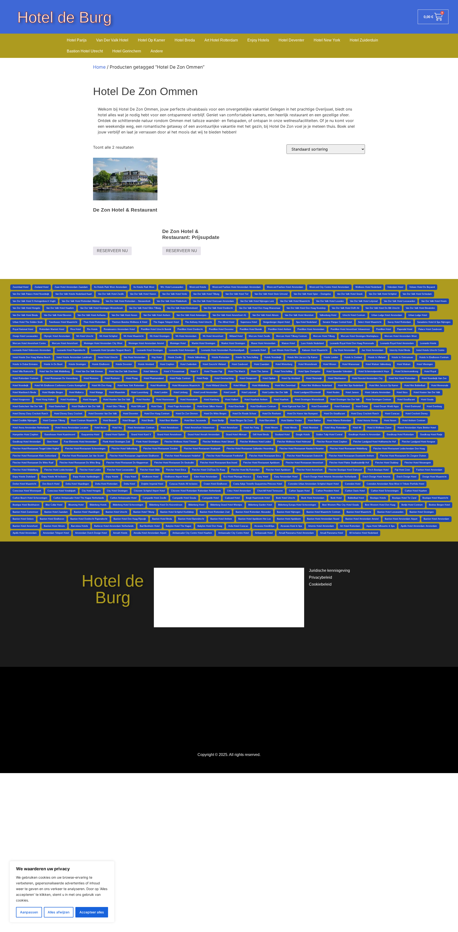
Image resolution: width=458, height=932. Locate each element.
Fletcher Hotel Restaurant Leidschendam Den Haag (399, 448)
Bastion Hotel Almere (54, 526)
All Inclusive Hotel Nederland (363, 533)
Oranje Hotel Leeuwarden (25, 336)
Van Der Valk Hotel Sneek (350, 294)
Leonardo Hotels (428, 343)
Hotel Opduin (269, 378)
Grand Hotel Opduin (115, 434)
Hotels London (331, 357)
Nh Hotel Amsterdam (186, 336)
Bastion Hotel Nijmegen (288, 512)
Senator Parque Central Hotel (337, 322)
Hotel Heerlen (143, 399)
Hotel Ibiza (402, 392)
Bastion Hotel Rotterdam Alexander (253, 512)
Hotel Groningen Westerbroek (309, 399)
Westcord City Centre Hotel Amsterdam (329, 287)
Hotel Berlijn (218, 420)
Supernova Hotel (248, 322)
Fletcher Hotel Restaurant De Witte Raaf (33, 462)
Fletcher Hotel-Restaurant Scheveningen (85, 448)
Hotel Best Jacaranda (195, 420)
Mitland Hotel (236, 336)
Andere (157, 51)
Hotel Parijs (77, 40)
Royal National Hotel (23, 329)
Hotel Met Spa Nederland (350, 385)
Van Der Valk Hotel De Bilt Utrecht (382, 308)
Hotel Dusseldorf (320, 406)
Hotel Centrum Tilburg (54, 420)
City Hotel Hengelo (91, 491)
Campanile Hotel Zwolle (154, 498)
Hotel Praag (132, 378)
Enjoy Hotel (130, 477)
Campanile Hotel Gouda (184, 498)
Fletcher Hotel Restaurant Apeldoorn (261, 462)
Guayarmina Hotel (90, 434)
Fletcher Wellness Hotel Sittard (218, 442)
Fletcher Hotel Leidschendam (58, 470)
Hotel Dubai (362, 406)
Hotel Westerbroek (307, 364)
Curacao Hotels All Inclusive (183, 484)
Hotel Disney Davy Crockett (68, 413)
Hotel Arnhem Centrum (413, 420)
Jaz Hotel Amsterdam (372, 350)
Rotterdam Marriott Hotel (51, 329)
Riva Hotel (75, 329)
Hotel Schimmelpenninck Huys (374, 371)
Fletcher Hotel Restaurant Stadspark (202, 448)
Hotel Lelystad (249, 392)
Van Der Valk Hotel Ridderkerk (172, 301)
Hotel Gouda (427, 399)
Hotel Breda (185, 40)
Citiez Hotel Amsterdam (239, 491)
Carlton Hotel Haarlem (416, 491)
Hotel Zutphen (167, 364)
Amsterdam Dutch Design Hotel (91, 533)
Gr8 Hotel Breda (261, 434)
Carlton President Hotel (327, 491)
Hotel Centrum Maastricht (84, 420)
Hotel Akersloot (310, 427)
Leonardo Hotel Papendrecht (71, 350)
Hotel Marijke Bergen (52, 392)
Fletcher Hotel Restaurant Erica (265, 456)
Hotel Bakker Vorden (291, 420)
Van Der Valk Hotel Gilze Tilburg (145, 308)
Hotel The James (259, 371)
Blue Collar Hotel (54, 505)
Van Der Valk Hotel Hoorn (434, 301)
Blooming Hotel (75, 505)
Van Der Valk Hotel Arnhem (156, 315)
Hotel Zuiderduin (364, 40)
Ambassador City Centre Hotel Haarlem (192, 533)
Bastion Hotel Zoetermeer (25, 512)
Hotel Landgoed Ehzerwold (307, 392)
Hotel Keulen (333, 392)
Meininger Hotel (178, 343)
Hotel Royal (430, 371)
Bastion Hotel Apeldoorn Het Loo (254, 519)
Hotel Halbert (231, 399)
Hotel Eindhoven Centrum (263, 406)
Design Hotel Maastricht (434, 477)
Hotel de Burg (64, 17)
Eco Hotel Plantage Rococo (237, 477)
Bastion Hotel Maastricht (359, 512)
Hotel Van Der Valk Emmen (89, 371)
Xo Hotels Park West (143, 287)
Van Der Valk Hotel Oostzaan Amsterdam (213, 301)
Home (99, 67)
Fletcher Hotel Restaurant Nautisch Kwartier (302, 448)
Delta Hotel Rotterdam (106, 484)
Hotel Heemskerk (189, 399)
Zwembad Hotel (20, 287)
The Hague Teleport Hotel (166, 322)
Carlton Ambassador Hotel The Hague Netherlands (78, 498)
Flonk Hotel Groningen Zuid (116, 442)
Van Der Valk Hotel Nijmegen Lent (257, 301)
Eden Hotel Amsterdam (205, 477)
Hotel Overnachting (224, 378)
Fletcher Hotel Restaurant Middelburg (348, 448)
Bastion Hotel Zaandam (56, 512)
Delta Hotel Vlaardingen (77, 484)
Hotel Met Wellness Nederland (317, 385)
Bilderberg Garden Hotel (260, 505)
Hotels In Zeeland (353, 357)
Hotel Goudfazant (406, 399)
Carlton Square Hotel (299, 491)
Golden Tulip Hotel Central (329, 434)
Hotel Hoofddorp (69, 399)
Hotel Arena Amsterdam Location (71, 427)
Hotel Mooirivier (158, 385)
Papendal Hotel (404, 329)
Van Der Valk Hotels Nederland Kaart (73, 294)
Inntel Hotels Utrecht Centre (430, 350)
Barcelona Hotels (79, 526)
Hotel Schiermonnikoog (406, 371)
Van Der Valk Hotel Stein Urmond (271, 294)
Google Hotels (303, 434)
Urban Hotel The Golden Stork (28, 322)
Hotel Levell (229, 392)
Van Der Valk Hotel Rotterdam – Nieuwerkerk (128, 301)
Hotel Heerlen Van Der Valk (116, 399)
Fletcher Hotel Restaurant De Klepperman (127, 462)
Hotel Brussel (109, 420)
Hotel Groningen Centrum (378, 399)
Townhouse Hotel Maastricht (63, 322)
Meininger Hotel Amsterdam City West (103, 343)
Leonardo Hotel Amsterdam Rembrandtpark (223, 350)
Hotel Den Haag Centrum (157, 413)
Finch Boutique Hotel (378, 470)
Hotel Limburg (180, 392)
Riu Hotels (92, 329)
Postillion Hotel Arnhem (279, 329)
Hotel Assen (390, 420)
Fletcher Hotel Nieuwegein (418, 462)
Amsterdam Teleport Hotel (56, 533)
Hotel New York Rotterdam (131, 385)
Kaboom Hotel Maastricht (315, 350)
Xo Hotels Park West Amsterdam (110, 287)
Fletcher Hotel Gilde (150, 470)
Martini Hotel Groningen (203, 343)
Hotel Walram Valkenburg (378, 364)
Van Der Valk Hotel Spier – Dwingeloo (312, 294)
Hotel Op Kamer (151, 40)
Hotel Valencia (151, 371)
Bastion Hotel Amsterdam (436, 519)
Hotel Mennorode (439, 385)
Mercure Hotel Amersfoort (65, 343)
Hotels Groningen (77, 364)
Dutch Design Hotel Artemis (376, 477)
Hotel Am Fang (251, 427)
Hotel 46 (357, 427)
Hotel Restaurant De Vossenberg (61, 378)
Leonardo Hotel (258, 350)
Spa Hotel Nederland (306, 322)
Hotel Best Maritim (169, 420)
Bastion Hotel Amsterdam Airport (401, 519)
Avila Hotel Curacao (238, 526)
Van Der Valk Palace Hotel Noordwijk (31, 294)
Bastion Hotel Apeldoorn (289, 519)
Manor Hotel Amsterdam (263, 343)
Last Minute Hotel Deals (284, 350)
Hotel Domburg (434, 406)
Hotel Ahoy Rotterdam (335, 427)
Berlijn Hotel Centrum (412, 505)
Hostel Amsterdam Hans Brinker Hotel (417, 427)
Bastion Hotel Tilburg (143, 512)
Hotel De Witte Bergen (215, 413)
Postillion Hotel (383, 329)
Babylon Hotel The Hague (178, 526)
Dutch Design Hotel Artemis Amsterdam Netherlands (330, 477)
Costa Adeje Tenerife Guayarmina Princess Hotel (257, 484)
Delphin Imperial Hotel (152, 484)
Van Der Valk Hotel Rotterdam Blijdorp (80, 301)
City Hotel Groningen (117, 491)
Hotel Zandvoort (240, 364)
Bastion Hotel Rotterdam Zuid (214, 512)
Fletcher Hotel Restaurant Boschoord (218, 462)
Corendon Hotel (352, 484)
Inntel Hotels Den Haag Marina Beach (31, 357)
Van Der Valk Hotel (112, 40)
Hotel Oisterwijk (314, 378)
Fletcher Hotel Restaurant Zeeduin (160, 448)
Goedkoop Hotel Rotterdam (400, 434)
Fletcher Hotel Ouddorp (386, 462)
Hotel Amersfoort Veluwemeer (199, 427)
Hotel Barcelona (267, 420)
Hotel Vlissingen (425, 364)
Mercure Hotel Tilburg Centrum (291, 336)
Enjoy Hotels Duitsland (24, 477)
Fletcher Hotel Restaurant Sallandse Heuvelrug (250, 448)
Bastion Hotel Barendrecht (191, 519)
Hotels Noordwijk (272, 357)
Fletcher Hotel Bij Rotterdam (245, 470)
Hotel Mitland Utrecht (216, 385)
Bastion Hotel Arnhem (221, 519)
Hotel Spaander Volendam (339, 371)
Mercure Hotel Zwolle (259, 336)
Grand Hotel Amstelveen (169, 434)
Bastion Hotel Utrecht (85, 51)
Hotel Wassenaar (350, 364)
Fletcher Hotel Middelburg (25, 470)
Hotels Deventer (124, 364)
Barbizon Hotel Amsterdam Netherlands (114, 526)
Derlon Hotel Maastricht (24, 484)
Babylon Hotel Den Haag (210, 526)
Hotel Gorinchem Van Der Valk (28, 406)
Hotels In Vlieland (376, 357)
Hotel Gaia (156, 406)
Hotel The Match (236, 371)
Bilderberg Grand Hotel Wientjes (226, 505)
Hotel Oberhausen (337, 378)
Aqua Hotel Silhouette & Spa (380, 526)
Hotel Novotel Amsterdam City (367, 378)
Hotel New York (327, 40)
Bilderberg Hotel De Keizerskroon (165, 505)
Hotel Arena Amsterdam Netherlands (31, 427)
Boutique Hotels (378, 498)
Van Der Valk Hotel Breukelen (420, 308)
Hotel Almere (271, 427)
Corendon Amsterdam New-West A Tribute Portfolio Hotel (395, 484)
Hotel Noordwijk (20, 385)
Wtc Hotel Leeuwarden (172, 287)
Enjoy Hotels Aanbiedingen (86, 477)
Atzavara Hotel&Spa (264, 526)
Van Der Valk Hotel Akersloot (299, 315)
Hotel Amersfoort (229, 427)
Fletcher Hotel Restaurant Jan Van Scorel (83, 456)
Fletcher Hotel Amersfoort (310, 470)
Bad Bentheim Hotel (150, 526)
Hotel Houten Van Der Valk (427, 392)
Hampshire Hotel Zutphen (25, 434)
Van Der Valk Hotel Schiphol (382, 294)
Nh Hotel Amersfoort (213, 336)
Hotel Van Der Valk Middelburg (55, 371)
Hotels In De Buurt (53, 364)
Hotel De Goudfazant (334, 413)
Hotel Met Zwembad (285, 385)
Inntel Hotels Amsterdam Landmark (74, 357)
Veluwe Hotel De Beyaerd (422, 287)
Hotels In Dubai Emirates (25, 364)
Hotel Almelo (290, 427)
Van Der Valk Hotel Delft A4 (345, 308)
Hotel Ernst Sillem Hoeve (209, 406)
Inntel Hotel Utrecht (108, 357)
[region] (62, 891)
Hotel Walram (404, 364)
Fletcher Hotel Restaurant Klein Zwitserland (34, 456)
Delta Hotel (129, 484)
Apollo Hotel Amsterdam (25, 533)
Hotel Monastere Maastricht (186, 385)
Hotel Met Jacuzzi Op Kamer (383, 385)
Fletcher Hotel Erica (176, 470)
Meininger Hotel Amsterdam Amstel (146, 343)
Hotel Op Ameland (291, 378)
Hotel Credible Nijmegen (25, 420)
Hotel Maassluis (117, 392)
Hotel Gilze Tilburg (116, 406)
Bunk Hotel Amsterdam (312, 498)
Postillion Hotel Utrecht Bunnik (156, 329)
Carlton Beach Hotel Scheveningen (30, 498)
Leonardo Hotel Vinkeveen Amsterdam (32, 350)
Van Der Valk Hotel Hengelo (26, 308)
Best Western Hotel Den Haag (380, 505)
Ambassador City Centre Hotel (233, 533)
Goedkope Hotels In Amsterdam (364, 434)
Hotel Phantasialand (154, 378)
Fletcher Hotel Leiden (90, 470)
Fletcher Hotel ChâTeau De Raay (208, 470)
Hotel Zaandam (261, 364)
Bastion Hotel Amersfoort (25, 526)
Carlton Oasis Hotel (355, 491)
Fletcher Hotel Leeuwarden (120, 470)
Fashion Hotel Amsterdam (429, 470)
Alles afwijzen (58, 912)
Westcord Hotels (197, 287)
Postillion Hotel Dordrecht (190, 329)
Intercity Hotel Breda (400, 350)
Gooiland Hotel (282, 434)
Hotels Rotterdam (220, 357)
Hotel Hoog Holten (45, 399)
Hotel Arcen (100, 427)
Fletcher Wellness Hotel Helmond (294, 442)
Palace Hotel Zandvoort (430, 329)
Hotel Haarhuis (281, 399)
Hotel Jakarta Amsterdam (377, 392)
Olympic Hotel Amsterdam (57, 336)
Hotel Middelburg (260, 385)
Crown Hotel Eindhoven (215, 484)
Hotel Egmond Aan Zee (293, 406)
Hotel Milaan (240, 385)
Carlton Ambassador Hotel (123, 498)
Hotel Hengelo (90, 399)
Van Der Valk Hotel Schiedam (417, 294)
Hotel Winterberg (284, 364)
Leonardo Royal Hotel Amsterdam (397, 343)
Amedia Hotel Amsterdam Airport (150, 533)
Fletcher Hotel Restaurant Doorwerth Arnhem (351, 456)
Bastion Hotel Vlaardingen (86, 512)
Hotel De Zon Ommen (187, 413)
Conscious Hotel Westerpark (27, 491)
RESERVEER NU (112, 251)
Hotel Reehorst (112, 378)
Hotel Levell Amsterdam (206, 392)
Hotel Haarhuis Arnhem (256, 399)
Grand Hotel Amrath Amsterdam (204, 434)
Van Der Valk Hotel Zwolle (111, 294)
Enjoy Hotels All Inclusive (54, 477)
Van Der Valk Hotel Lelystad (364, 301)
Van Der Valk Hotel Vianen (143, 294)
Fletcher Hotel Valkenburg (124, 448)
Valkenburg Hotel (328, 315)
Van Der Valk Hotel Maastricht (295, 301)
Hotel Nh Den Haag (101, 385)
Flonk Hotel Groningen (147, 442)
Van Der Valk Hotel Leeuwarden (399, 301)
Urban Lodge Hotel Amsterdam (386, 315)
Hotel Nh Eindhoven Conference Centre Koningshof (60, 385)
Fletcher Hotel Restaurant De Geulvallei (174, 462)
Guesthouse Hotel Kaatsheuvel (59, 434)
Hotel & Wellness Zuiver (379, 427)
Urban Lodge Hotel (417, 315)
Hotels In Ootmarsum (402, 357)
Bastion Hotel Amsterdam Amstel (362, 519)
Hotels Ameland (146, 364)
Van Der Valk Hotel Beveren (57, 315)
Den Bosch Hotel (50, 484)
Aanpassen (29, 912)
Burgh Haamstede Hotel (258, 498)
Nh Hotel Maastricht (134, 336)
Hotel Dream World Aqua (386, 406)
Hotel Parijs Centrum (180, 378)
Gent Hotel (52, 442)
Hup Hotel (157, 357)
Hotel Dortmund (413, 406)
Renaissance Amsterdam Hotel (119, 329)
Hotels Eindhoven (100, 364)
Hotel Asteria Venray (367, 420)
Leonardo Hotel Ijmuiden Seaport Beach (111, 350)
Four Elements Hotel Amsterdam (80, 442)
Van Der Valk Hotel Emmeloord (182, 308)
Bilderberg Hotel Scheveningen (128, 505)
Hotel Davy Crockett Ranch (365, 413)
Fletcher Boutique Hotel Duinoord (345, 470)
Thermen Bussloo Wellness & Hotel (129, 322)
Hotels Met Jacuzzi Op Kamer (302, 357)
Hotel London (160, 392)
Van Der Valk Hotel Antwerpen (191, 315)
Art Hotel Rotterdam (221, 40)
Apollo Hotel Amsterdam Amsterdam (419, 526)
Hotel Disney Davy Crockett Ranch (30, 413)
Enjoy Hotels (258, 40)
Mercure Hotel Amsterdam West (401, 336)
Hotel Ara (117, 427)
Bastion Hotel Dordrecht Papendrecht (88, 519)
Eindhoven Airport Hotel (176, 477)
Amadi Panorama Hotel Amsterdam (296, 533)
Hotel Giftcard (138, 406)
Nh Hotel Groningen (159, 336)
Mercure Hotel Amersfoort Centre (29, 343)
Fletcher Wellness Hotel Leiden (255, 442)
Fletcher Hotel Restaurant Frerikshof (225, 456)
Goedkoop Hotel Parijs (431, 434)
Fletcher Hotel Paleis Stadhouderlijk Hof (349, 462)
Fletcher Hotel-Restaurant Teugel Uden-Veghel (36, 448)
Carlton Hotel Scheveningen (385, 491)
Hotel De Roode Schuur (244, 413)
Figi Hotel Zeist (402, 470)
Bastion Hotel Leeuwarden (390, 512)
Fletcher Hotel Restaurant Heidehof (182, 456)
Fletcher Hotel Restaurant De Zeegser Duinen (403, 456)
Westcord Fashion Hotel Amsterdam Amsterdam (236, 287)
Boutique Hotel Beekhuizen (26, 505)
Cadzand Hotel (232, 498)
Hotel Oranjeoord (248, 378)
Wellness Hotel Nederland (368, 287)
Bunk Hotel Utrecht (285, 498)
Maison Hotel (288, 343)
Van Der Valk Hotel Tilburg (206, 294)
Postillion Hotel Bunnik (251, 329)
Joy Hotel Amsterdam (344, 350)
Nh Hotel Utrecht (84, 336)
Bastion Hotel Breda (162, 519)
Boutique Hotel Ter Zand (404, 498)
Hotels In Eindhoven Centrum (434, 357)
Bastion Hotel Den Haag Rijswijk (130, 519)
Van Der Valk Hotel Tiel (236, 294)
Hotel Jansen (352, 392)
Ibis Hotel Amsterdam (135, 357)
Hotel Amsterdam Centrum (141, 427)
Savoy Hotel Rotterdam (399, 322)
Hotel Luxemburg (139, 392)
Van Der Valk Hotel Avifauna (91, 315)
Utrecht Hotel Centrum (354, 315)
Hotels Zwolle (175, 357)
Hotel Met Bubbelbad (414, 385)
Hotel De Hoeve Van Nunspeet (302, 413)
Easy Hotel (262, 477)
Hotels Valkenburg (197, 357)
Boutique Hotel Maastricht (435, 498)
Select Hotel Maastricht (369, 322)
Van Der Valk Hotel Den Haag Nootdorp (306, 308)
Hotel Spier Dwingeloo (309, 371)
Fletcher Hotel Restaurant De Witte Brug (80, 462)
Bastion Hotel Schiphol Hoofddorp (177, 512)
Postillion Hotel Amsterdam (310, 329)
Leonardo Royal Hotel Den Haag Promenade (352, 343)
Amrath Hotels (120, 533)
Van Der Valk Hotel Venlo (174, 294)
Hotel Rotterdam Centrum (25, 378)
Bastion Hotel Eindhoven (52, 519)
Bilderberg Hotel (196, 505)
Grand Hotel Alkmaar (236, 434)
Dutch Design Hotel (406, 477)
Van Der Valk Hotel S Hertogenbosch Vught (34, 301)
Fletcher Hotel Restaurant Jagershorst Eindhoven (134, 456)
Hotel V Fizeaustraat (174, 371)
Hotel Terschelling (283, 371)
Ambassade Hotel (264, 533)
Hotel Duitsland (342, 406)
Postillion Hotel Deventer (221, 329)
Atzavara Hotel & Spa (291, 526)
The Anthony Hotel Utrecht (198, 322)
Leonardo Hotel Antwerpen (182, 350)
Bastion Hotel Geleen (23, 519)
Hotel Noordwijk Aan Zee (434, 378)
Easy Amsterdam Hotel (285, 477)
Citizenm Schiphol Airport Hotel (149, 491)
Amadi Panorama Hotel (331, 533)
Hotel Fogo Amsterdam (179, 406)
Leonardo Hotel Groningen (150, 350)
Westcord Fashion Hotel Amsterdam (285, 287)
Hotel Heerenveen (165, 399)
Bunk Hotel (336, 498)
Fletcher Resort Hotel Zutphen (332, 442)
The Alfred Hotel (226, 322)
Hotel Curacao (392, 413)
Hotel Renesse (91, 378)
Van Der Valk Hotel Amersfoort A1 (229, 315)
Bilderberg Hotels (98, 505)
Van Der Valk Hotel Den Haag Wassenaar (259, 308)
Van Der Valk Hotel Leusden (330, 301)
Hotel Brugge (129, 420)
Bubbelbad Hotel (356, 498)
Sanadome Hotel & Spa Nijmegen (433, 322)
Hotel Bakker (314, 420)
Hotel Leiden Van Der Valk (275, 392)
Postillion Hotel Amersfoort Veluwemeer (350, 329)
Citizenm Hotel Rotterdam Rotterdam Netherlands (196, 491)
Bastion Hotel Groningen (422, 512)
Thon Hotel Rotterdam (94, 322)
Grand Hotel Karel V (141, 434)
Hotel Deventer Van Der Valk (102, 413)
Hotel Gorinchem (126, 51)
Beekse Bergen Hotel (439, 505)
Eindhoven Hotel (150, 477)
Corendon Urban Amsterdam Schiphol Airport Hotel (313, 484)
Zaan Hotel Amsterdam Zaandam (71, 287)
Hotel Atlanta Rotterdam (339, 420)
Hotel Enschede (236, 406)
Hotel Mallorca (76, 392)
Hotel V (194, 371)
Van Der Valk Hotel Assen (124, 315)
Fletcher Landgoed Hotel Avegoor (418, 442)
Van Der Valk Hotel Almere (265, 315)
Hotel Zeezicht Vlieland (214, 364)
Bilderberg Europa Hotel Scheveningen (297, 505)
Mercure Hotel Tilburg (324, 336)
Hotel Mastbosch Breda (24, 392)
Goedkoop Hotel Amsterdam (27, 442)
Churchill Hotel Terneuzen (270, 491)
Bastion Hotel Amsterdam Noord (323, 519)
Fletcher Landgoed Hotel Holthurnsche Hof (374, 442)
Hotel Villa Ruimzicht (23, 371)
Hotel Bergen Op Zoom (241, 420)
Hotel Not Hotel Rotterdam (402, 378)
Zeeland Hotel (41, 287)
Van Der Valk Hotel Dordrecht (218, 308)
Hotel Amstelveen (169, 427)
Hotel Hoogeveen (21, 399)
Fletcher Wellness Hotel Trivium (181, 442)
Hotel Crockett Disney (417, 413)
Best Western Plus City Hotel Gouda (340, 505)
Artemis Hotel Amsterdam (321, 526)
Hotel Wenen (329, 364)
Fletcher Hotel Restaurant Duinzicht (305, 456)
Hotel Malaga (96, 392)
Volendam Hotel (395, 287)
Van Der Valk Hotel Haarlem (60, 308)
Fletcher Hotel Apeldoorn (278, 470)
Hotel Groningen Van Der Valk (345, 399)
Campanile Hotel (210, 498)
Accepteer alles (91, 912)
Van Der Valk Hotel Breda (25, 315)
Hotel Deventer (291, 40)
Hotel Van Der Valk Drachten (123, 371)
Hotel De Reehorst (271, 413)
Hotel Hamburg (211, 399)
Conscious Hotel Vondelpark (61, 491)
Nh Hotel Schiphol (108, 336)
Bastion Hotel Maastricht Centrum (323, 512)
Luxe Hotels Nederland (312, 343)
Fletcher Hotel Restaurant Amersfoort (304, 462)
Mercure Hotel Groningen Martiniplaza (359, 336)
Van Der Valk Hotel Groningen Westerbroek (101, 308)
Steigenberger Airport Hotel (276, 322)
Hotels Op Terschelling (247, 357)
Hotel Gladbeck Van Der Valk (86, 406)
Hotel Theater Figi (213, 371)
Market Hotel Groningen (233, 343)
